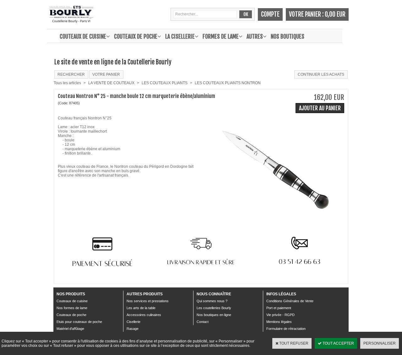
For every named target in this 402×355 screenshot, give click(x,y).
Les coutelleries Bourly (214, 308)
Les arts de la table (141, 308)
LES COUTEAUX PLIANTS (164, 83)
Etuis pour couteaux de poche (79, 322)
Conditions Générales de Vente (289, 301)
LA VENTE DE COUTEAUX (111, 83)
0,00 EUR (335, 14)
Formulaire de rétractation (286, 328)
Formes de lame (221, 36)
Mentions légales (279, 322)
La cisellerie (180, 36)
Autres (255, 36)
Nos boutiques (287, 36)
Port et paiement (278, 308)
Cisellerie (133, 322)
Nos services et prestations (148, 301)
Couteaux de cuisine (83, 36)
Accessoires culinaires (144, 315)
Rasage (133, 328)
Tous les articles (67, 83)
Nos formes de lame (72, 308)
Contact (203, 322)
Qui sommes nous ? (212, 301)
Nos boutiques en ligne (214, 315)
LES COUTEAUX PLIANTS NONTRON (228, 83)
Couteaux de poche (135, 36)
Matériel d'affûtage (70, 328)
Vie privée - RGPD (280, 315)
